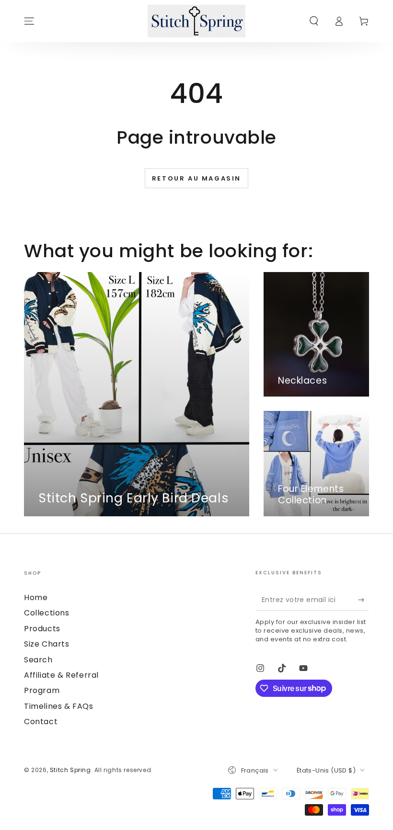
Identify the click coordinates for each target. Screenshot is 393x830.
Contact (41, 721)
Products (42, 628)
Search (38, 659)
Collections (46, 612)
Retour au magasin (196, 178)
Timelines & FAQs (58, 706)
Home (35, 597)
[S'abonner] (363, 599)
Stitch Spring (70, 770)
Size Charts (46, 643)
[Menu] (29, 21)
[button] (313, 21)
